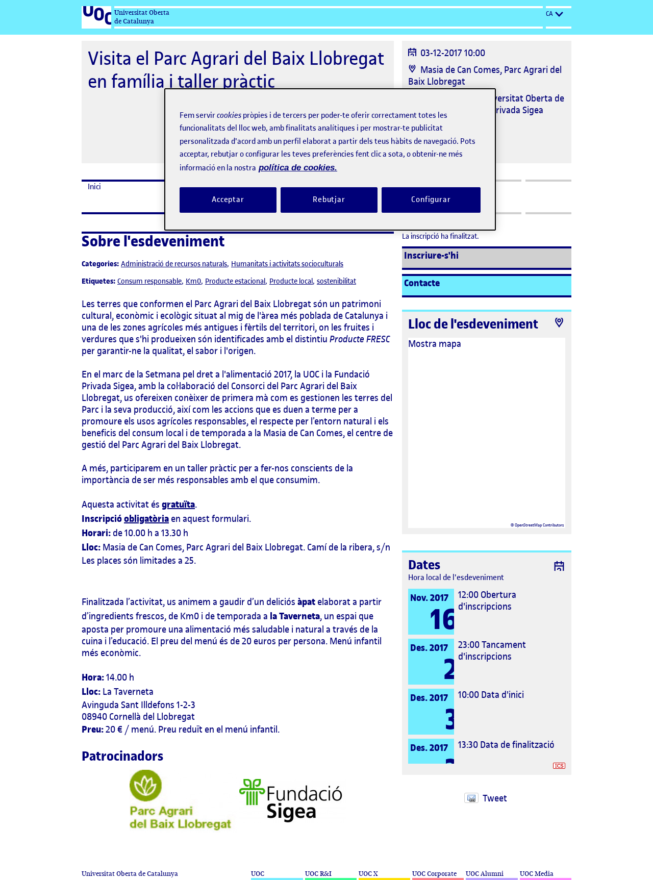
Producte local (291, 281)
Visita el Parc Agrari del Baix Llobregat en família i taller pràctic (236, 70)
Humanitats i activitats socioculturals (287, 264)
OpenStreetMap (528, 525)
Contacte (422, 283)
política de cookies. (298, 167)
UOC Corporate (434, 873)
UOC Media (537, 873)
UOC (257, 873)
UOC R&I (318, 873)
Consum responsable (149, 281)
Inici (94, 187)
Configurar (431, 199)
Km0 (193, 281)
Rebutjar (329, 199)
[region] (330, 159)
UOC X (368, 873)
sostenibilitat (336, 281)
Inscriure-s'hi (431, 255)
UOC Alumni (485, 873)
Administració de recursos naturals (174, 264)
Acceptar (228, 199)
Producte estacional (235, 281)
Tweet (495, 798)
